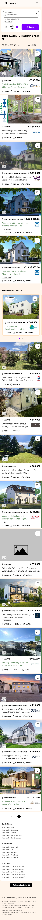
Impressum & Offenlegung (10, 912)
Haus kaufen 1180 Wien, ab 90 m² (13, 869)
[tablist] (21, 338)
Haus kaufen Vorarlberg (10, 855)
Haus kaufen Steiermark (10, 847)
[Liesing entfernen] (6, 21)
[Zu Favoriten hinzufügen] (37, 53)
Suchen (31, 27)
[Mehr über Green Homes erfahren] (37, 59)
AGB (33, 912)
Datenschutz (25, 912)
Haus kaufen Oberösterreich (11, 838)
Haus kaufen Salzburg (9, 852)
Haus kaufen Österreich (10, 857)
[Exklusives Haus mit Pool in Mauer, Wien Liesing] (20, 789)
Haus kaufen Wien (8, 827)
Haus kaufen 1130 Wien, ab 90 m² (13, 867)
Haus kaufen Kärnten (9, 833)
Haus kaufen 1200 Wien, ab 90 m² (13, 874)
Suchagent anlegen (20, 885)
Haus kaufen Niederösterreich (12, 835)
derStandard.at (17, 910)
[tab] (19, 338)
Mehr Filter (13, 27)
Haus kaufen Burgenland (10, 830)
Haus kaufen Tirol (8, 850)
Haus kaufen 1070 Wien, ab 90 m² (13, 877)
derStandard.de (7, 910)
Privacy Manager (7, 914)
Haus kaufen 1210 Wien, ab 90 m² (13, 872)
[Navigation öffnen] (37, 3)
